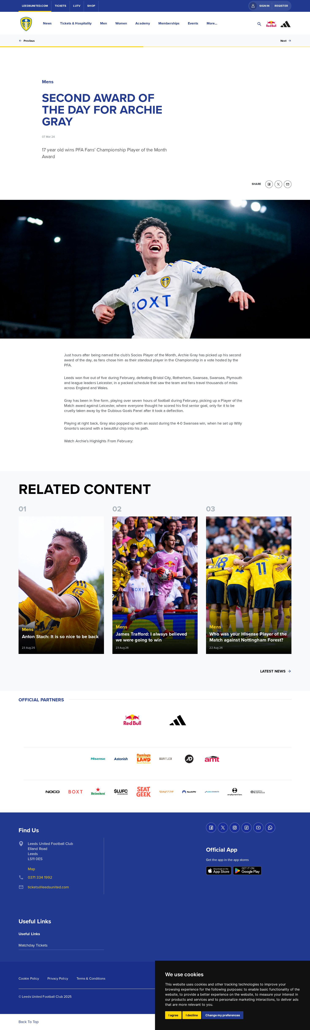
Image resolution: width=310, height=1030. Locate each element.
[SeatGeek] (144, 792)
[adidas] (177, 720)
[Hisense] (98, 759)
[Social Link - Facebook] (211, 828)
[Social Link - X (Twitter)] (223, 828)
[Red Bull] (132, 720)
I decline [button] (192, 1015)
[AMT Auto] (212, 759)
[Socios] (121, 792)
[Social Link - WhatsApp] (270, 828)
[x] (278, 184)
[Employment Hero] (235, 792)
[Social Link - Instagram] (235, 828)
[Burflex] (166, 759)
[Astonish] (121, 759)
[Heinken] (98, 792)
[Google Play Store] (247, 870)
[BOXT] (75, 792)
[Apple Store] (218, 870)
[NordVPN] (189, 792)
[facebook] (269, 184)
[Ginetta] (166, 792)
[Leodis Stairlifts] (212, 792)
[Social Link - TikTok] (246, 828)
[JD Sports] (189, 759)
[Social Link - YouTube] (258, 828)
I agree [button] (173, 1015)
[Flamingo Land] (144, 759)
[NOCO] (52, 792)
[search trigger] (259, 24)
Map (31, 868)
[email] (287, 184)
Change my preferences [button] (222, 1015)
